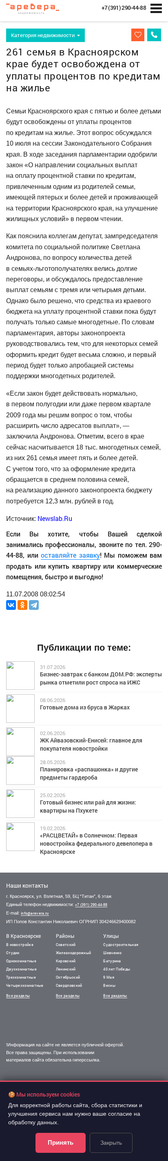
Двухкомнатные (21, 969)
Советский (66, 944)
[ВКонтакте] (11, 605)
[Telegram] (34, 605)
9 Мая (108, 977)
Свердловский (69, 985)
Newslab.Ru (55, 518)
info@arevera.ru (35, 913)
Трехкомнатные (21, 977)
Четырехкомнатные (25, 985)
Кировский (66, 961)
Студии (13, 953)
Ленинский (66, 969)
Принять (60, 1142)
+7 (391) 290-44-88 (91, 904)
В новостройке (19, 944)
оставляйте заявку (70, 555)
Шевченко (112, 953)
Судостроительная (120, 944)
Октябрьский (68, 977)
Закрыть (111, 1142)
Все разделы (18, 995)
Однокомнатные (21, 961)
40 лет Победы (116, 969)
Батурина (112, 961)
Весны (109, 985)
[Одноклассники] (22, 605)
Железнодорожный (73, 953)
